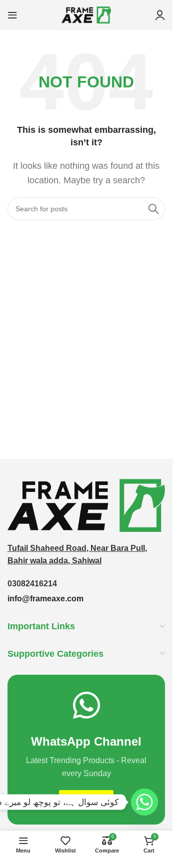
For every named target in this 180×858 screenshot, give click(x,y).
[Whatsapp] (144, 802)
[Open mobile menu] (12, 15)
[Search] (153, 208)
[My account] (160, 15)
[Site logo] (87, 14)
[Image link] (86, 504)
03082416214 (32, 583)
